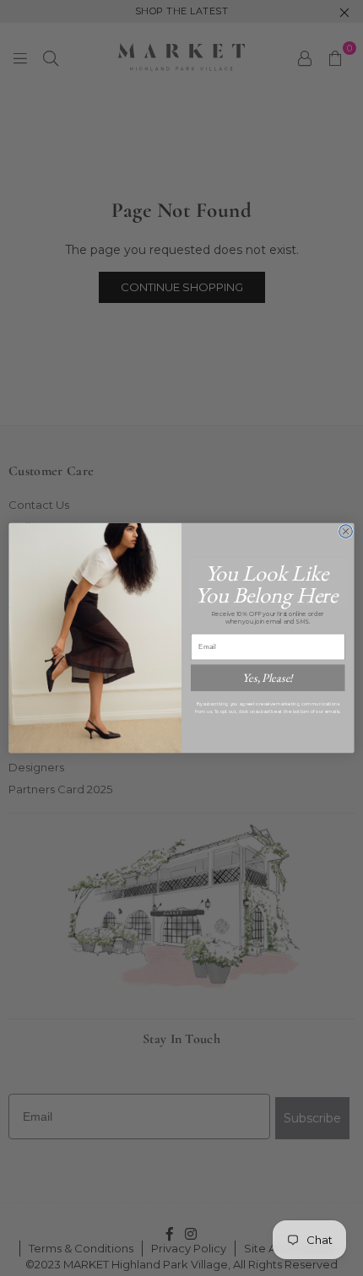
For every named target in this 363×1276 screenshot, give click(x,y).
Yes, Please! (267, 677)
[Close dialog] (346, 531)
